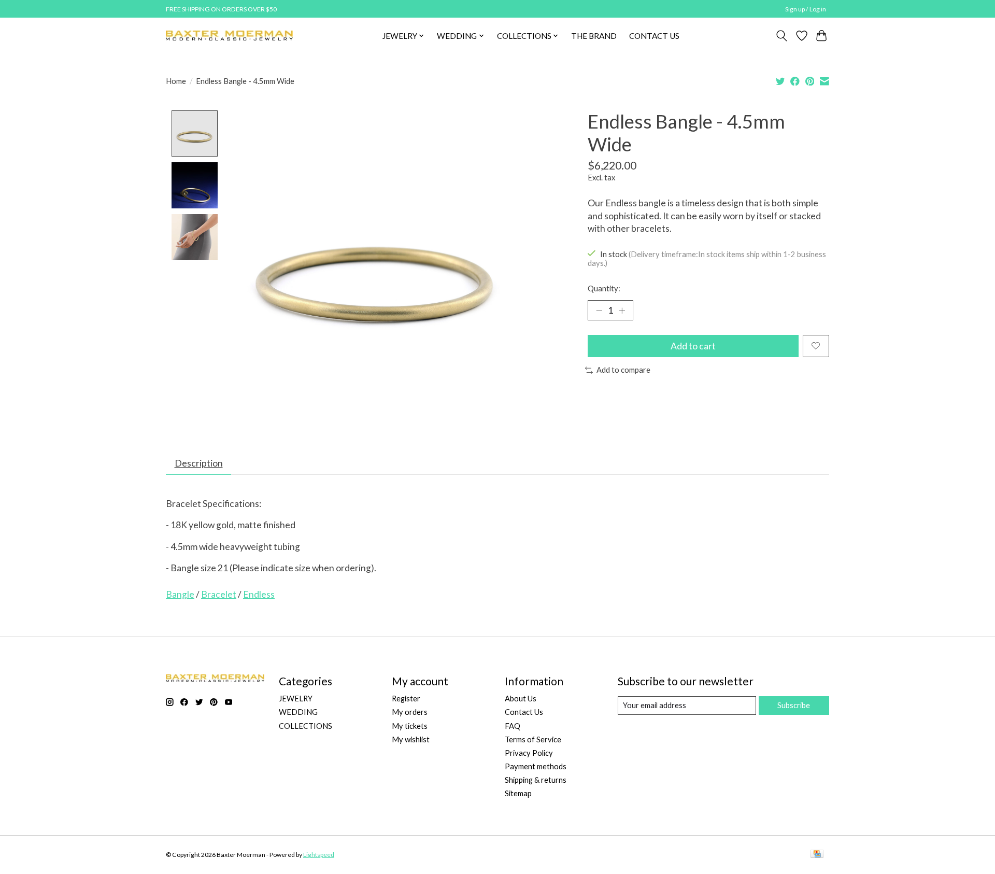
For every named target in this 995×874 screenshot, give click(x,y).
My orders (410, 712)
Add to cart (693, 346)
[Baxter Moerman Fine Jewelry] (229, 35)
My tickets (410, 726)
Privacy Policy (529, 753)
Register (406, 698)
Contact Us (524, 712)
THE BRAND (594, 35)
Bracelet (218, 594)
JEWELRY (295, 698)
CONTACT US (654, 35)
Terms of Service (533, 739)
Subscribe (793, 705)
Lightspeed (318, 854)
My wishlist (411, 739)
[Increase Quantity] (622, 310)
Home (176, 81)
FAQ (512, 726)
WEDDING (298, 712)
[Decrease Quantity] (599, 310)
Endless (259, 594)
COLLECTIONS (305, 726)
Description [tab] (199, 463)
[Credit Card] (817, 854)
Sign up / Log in (805, 9)
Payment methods (535, 766)
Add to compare (623, 369)
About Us (520, 698)
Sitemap (518, 793)
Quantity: (604, 288)
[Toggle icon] (781, 35)
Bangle (180, 594)
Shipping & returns (535, 780)
